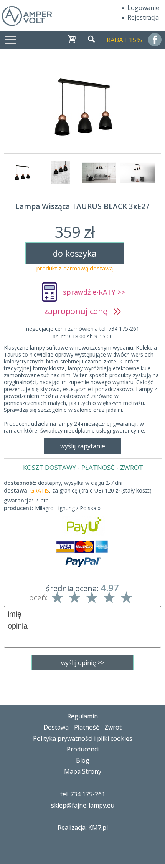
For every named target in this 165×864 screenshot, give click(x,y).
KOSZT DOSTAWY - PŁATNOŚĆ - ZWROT (83, 467)
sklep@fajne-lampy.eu (82, 805)
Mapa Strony (82, 771)
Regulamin (82, 716)
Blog (82, 760)
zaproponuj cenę (79, 311)
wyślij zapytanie (82, 446)
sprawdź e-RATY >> (94, 292)
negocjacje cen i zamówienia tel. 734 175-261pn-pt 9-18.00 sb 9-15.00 (82, 332)
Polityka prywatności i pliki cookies (82, 738)
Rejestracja (143, 17)
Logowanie (143, 7)
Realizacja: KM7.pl (83, 827)
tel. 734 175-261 (82, 794)
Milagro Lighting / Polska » (68, 508)
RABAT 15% (124, 39)
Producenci (83, 749)
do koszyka (75, 253)
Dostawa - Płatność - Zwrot (82, 727)
